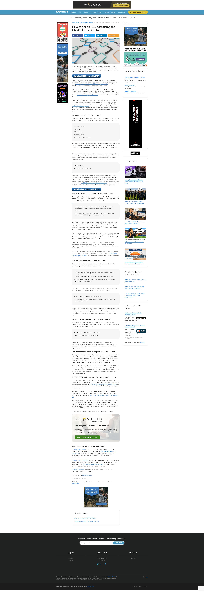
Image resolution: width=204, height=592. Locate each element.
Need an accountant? (130, 91)
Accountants (121, 12)
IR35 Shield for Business (79, 449)
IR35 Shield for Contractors (80, 460)
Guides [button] (86, 12)
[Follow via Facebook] (103, 564)
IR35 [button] (80, 12)
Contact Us (102, 560)
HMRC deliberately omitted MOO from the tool (94, 183)
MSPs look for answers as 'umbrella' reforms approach (135, 326)
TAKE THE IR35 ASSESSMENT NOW (87, 437)
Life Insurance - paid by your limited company (135, 78)
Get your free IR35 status (138, 12)
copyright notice (75, 483)
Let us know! (142, 342)
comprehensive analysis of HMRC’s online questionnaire (91, 84)
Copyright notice (90, 586)
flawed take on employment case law (87, 95)
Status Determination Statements (93, 464)
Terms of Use (135, 586)
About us (133, 558)
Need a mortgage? (130, 85)
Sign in (71, 560)
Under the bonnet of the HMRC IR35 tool (85, 518)
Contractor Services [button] (96, 12)
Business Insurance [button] (109, 12)
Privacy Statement (143, 586)
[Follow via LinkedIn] (100, 564)
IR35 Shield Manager (78, 469)
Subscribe (119, 543)
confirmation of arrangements (80, 106)
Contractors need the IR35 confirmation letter (86, 521)
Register (71, 558)
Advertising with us (102, 558)
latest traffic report (112, 576)
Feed (147, 577)
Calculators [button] (73, 12)
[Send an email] (105, 564)
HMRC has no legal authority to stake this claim (103, 384)
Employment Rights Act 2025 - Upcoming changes (133, 314)
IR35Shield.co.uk (87, 475)
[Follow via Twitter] (98, 564)
